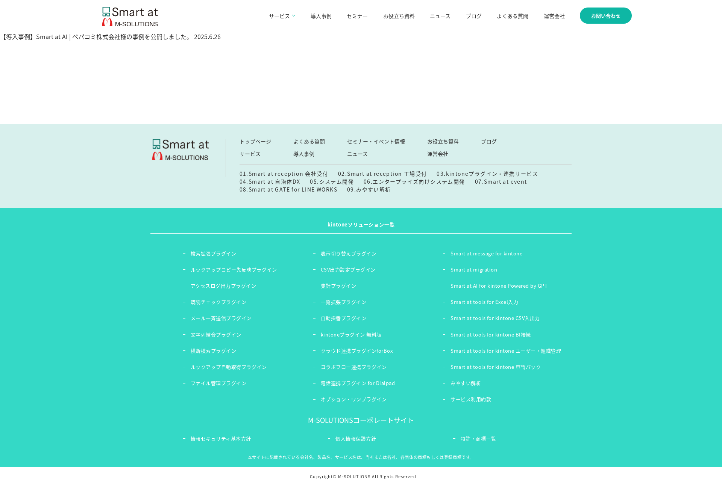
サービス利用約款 (470, 399)
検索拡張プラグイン (214, 253)
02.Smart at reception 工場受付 (382, 173)
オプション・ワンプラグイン (354, 399)
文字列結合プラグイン (216, 334)
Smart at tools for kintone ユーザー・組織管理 (505, 350)
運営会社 (554, 16)
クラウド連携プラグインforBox (357, 350)
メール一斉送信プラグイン (221, 317)
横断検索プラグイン (214, 350)
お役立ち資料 (399, 16)
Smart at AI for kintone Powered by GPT (499, 285)
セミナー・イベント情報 (376, 141)
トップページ (255, 141)
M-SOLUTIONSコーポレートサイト (361, 420)
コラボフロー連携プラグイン (354, 366)
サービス (250, 153)
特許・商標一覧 (478, 438)
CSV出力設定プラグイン (348, 269)
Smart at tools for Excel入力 (484, 301)
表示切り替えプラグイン (349, 253)
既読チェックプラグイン (219, 301)
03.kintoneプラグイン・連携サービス (487, 173)
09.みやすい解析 (369, 189)
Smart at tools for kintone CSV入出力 (495, 317)
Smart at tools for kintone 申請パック (495, 366)
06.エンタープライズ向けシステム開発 (414, 181)
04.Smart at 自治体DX (270, 181)
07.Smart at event (501, 181)
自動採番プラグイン (344, 317)
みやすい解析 (465, 382)
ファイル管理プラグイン (219, 382)
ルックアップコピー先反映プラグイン (234, 269)
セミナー (357, 16)
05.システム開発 (332, 181)
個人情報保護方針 (355, 438)
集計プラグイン (338, 285)
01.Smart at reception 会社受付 (284, 173)
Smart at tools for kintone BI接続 (490, 334)
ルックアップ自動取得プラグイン (229, 366)
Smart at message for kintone (486, 253)
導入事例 (321, 16)
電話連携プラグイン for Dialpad (358, 382)
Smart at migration (473, 269)
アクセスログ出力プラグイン (223, 285)
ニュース (440, 16)
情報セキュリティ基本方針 (221, 438)
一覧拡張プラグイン (344, 301)
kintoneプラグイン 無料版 (351, 334)
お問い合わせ (605, 15)
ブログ (474, 16)
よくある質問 (512, 16)
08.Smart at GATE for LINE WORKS (288, 189)
